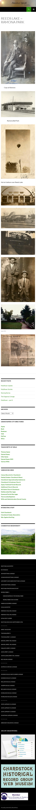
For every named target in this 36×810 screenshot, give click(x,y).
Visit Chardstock (6, 512)
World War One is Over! (10, 599)
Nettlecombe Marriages (8, 492)
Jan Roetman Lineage (8, 573)
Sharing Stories (5, 393)
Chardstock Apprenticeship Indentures (13, 480)
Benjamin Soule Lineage (8, 689)
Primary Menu (33, 9)
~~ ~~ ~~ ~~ (4, 626)
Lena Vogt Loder (6, 618)
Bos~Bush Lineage (6, 659)
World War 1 (5, 592)
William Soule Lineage (8, 682)
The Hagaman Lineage (7, 396)
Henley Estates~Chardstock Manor (12, 477)
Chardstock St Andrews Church (11, 482)
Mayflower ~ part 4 (7, 400)
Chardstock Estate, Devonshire (10, 515)
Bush (2, 429)
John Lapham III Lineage (8, 704)
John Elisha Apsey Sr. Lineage (10, 655)
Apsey (3, 426)
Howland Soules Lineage (9, 696)
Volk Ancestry (5, 607)
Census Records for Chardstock (10, 475)
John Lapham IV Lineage (8, 708)
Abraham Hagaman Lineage (10, 723)
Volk (2, 434)
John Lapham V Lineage (8, 711)
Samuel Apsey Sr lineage (8, 640)
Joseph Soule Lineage (8, 685)
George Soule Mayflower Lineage (12, 674)
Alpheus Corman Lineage (9, 667)
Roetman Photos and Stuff (9, 588)
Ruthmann (4, 570)
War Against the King (7, 517)
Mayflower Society (6, 389)
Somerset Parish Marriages (9, 494)
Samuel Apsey (5, 454)
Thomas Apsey (5, 452)
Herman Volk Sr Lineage (8, 611)
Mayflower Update (6, 385)
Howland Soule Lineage (8, 693)
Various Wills (5, 461)
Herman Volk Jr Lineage (8, 614)
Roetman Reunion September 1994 (12, 622)
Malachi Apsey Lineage (8, 648)
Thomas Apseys (5, 633)
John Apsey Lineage (7, 652)
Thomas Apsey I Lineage (8, 637)
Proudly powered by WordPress (9, 807)
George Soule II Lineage (8, 678)
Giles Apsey (4, 457)
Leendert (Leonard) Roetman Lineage (13, 581)
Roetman (4, 431)
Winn (2, 438)
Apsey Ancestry (6, 629)
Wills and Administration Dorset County (13, 499)
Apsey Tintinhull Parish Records (11, 484)
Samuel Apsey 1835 (7, 459)
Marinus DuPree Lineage (9, 603)
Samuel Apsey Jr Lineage (8, 644)
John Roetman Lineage (8, 584)
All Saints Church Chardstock (10, 489)
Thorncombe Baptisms (8, 497)
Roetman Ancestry (7, 566)
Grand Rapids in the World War (13, 596)
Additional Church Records (9, 487)
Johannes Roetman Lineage (10, 577)
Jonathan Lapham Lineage (9, 715)
